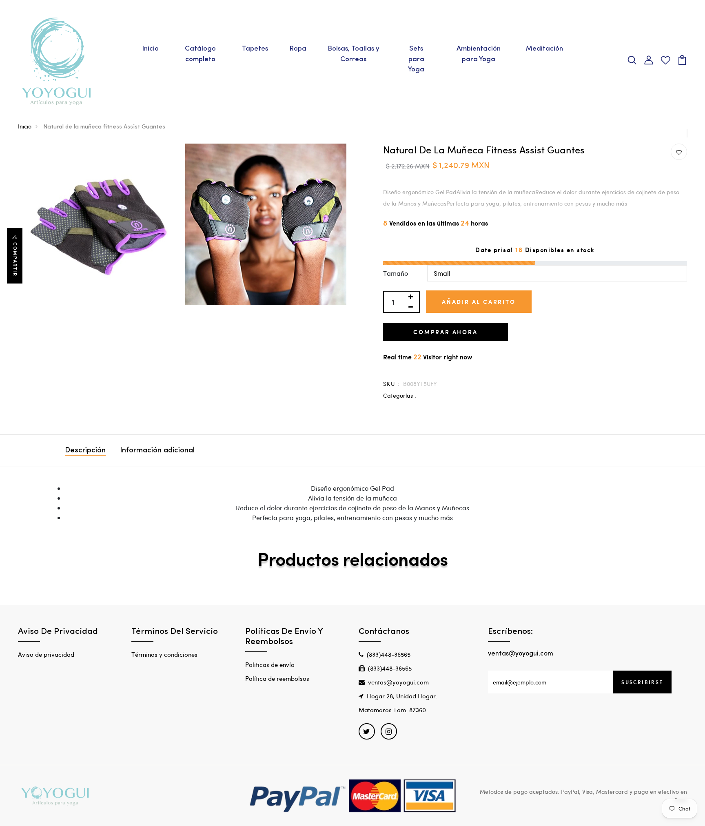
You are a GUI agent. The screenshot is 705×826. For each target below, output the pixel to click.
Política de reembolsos (277, 678)
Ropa (297, 48)
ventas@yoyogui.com (398, 682)
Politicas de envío (270, 664)
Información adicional (157, 450)
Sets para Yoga (416, 59)
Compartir (15, 259)
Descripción (85, 450)
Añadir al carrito (479, 301)
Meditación (544, 48)
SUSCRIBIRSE (642, 682)
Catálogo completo (200, 54)
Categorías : (399, 395)
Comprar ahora (445, 332)
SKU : (391, 384)
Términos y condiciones (164, 654)
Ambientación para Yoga (479, 54)
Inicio (150, 48)
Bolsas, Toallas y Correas (353, 54)
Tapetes (255, 48)
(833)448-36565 (388, 654)
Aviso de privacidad (46, 654)
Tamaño (395, 273)
